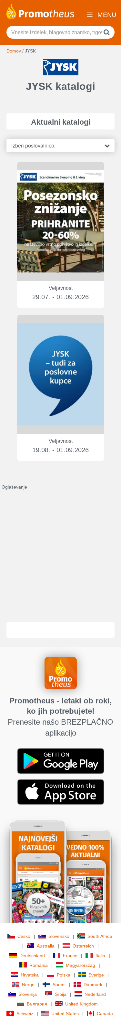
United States (65, 1013)
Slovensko (58, 936)
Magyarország (80, 965)
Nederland (95, 994)
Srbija (60, 994)
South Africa (99, 936)
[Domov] (40, 11)
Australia (46, 945)
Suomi (59, 984)
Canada (105, 1013)
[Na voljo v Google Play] (60, 760)
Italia (100, 955)
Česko (23, 936)
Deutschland (32, 955)
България (37, 1003)
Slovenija (27, 994)
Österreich (83, 945)
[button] (60, 145)
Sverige (96, 974)
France (70, 955)
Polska (63, 974)
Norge (28, 984)
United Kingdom (81, 1003)
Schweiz (24, 1013)
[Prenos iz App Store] (60, 791)
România (38, 965)
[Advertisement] (60, 550)
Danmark (93, 984)
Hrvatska (30, 974)
